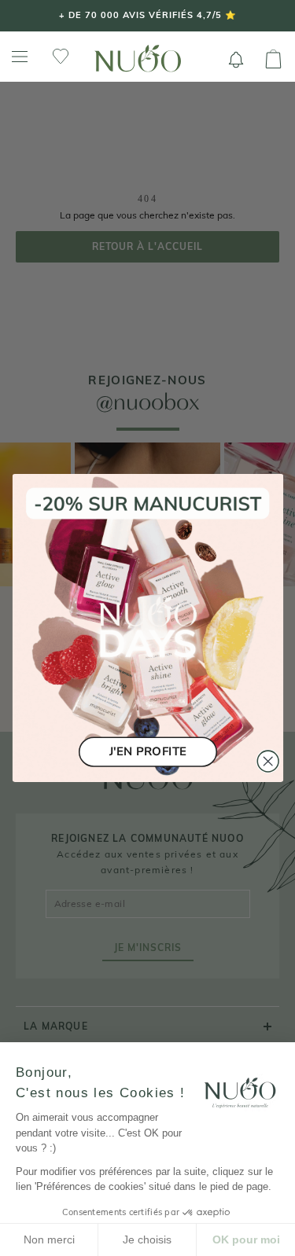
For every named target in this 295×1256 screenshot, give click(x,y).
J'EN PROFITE (147, 752)
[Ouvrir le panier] (273, 59)
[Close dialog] (267, 761)
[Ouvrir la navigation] (20, 57)
